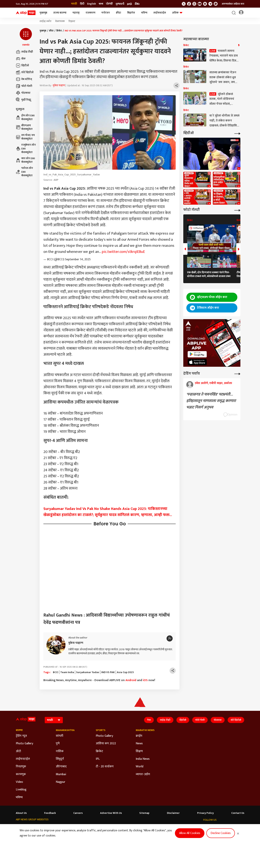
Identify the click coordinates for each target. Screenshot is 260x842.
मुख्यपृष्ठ (43, 13)
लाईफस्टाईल (159, 13)
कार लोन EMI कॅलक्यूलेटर (28, 160)
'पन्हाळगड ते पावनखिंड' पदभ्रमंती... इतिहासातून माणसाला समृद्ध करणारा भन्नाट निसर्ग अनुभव (211, 401)
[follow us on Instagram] (205, 4)
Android (130, 680)
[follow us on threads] (194, 4)
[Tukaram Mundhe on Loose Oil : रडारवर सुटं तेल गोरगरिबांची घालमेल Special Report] (197, 179)
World (139, 767)
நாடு (129, 4)
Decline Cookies (221, 833)
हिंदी (82, 4)
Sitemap (144, 813)
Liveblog (21, 790)
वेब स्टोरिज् (26, 79)
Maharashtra (65, 730)
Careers (78, 813)
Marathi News (145, 730)
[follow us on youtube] (199, 4)
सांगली (59, 736)
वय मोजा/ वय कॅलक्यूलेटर (28, 137)
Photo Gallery (24, 743)
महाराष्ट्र (76, 13)
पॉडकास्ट (25, 93)
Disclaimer (173, 813)
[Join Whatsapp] (215, 4)
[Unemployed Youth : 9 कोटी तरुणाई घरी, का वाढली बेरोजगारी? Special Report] (226, 197)
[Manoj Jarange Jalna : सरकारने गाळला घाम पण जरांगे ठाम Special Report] (197, 197)
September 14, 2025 (78, 259)
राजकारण (90, 13)
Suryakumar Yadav (87, 672)
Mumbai (61, 774)
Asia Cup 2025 (125, 672)
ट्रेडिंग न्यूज (21, 736)
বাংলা (101, 4)
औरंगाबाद (61, 767)
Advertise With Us (111, 813)
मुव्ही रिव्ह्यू (26, 99)
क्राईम (139, 736)
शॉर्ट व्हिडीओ (27, 72)
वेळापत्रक (60, 21)
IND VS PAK (108, 672)
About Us (21, 813)
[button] (25, 37)
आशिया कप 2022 (106, 743)
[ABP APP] (197, 354)
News (139, 743)
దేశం (137, 4)
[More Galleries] (237, 210)
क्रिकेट (59, 31)
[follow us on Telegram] (210, 4)
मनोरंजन (105, 13)
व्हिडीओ (25, 65)
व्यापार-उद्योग (143, 774)
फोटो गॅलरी (26, 86)
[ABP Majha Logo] (26, 12)
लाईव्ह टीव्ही (27, 52)
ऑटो (18, 751)
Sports (100, 730)
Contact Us (237, 813)
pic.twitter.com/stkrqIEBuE (123, 251)
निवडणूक (21, 767)
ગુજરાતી (120, 4)
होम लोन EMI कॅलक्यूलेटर (28, 117)
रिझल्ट (72, 21)
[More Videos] (237, 133)
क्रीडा (118, 13)
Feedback (50, 813)
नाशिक (60, 751)
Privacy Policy (205, 813)
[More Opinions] (237, 373)
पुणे (58, 743)
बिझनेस (131, 13)
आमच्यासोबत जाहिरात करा (233, 4)
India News (143, 759)
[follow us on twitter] (183, 4)
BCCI (55, 672)
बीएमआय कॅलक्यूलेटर (27, 127)
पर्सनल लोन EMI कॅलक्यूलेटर (27, 171)
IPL (98, 759)
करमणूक (21, 774)
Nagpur (60, 782)
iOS (145, 680)
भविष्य (144, 13)
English (91, 4)
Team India (67, 672)
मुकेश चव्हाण (59, 85)
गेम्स (149, 720)
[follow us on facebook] (189, 4)
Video (19, 782)
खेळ (23, 58)
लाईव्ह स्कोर (45, 21)
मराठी (74, 4)
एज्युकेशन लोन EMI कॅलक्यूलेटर (28, 148)
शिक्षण (139, 751)
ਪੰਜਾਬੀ (109, 4)
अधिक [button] (175, 13)
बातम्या (19, 730)
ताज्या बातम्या (59, 13)
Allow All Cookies (189, 833)
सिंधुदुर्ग (60, 759)
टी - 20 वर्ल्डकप (105, 767)
